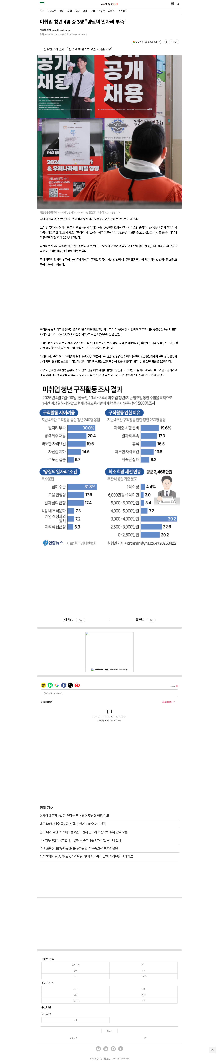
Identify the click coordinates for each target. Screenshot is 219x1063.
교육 (75, 994)
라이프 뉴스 (47, 983)
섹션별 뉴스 (47, 959)
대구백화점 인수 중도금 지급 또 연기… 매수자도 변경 (73, 823)
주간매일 (122, 11)
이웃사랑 (75, 1000)
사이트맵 (73, 1038)
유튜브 (144, 619)
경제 (77, 11)
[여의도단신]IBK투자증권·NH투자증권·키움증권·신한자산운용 (79, 848)
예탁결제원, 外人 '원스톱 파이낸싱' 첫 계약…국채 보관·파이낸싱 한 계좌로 (86, 856)
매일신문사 (107, 1058)
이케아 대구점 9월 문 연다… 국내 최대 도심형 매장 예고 (74, 815)
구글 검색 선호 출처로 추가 (146, 41)
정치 (62, 11)
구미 (75, 1020)
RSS (145, 1038)
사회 (69, 11)
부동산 (75, 989)
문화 (92, 11)
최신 (42, 11)
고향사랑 (46, 1014)
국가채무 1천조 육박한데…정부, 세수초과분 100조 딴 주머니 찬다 (80, 840)
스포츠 (101, 11)
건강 (143, 994)
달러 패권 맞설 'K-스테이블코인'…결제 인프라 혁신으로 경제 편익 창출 (83, 832)
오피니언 (51, 11)
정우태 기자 (45, 30)
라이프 (111, 11)
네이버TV (72, 619)
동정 (143, 1000)
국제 (85, 11)
